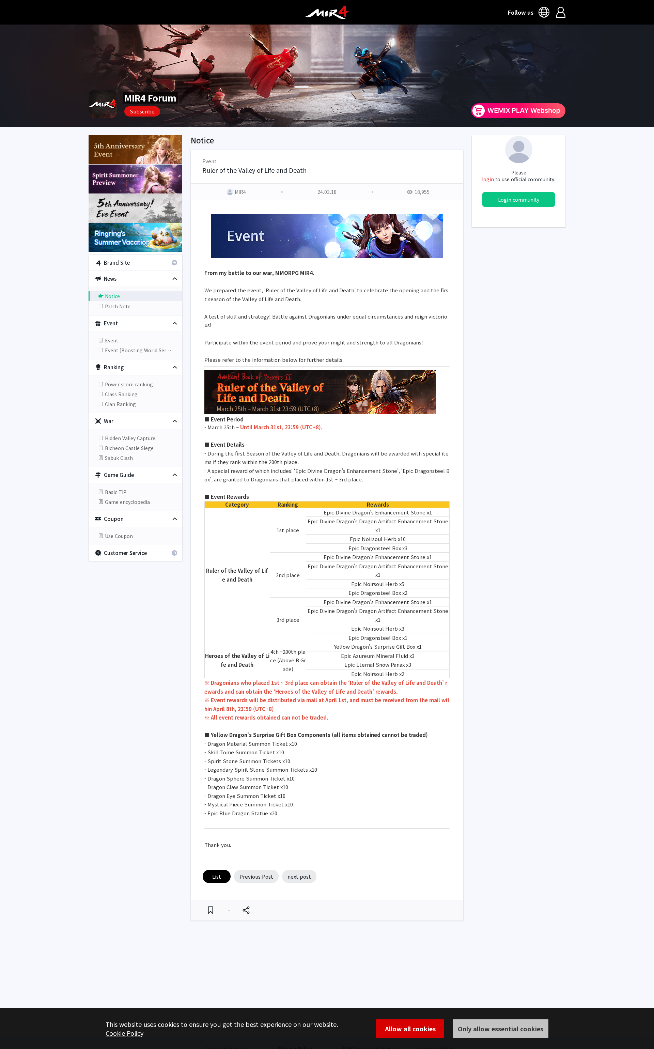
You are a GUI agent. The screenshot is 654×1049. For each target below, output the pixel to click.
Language (545, 12)
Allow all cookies (410, 1028)
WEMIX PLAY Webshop (518, 110)
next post (299, 876)
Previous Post (256, 876)
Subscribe (142, 111)
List (216, 876)
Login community (518, 199)
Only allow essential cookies (500, 1028)
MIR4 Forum (150, 98)
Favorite (210, 910)
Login (561, 12)
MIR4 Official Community (327, 12)
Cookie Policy (124, 1033)
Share (246, 910)
